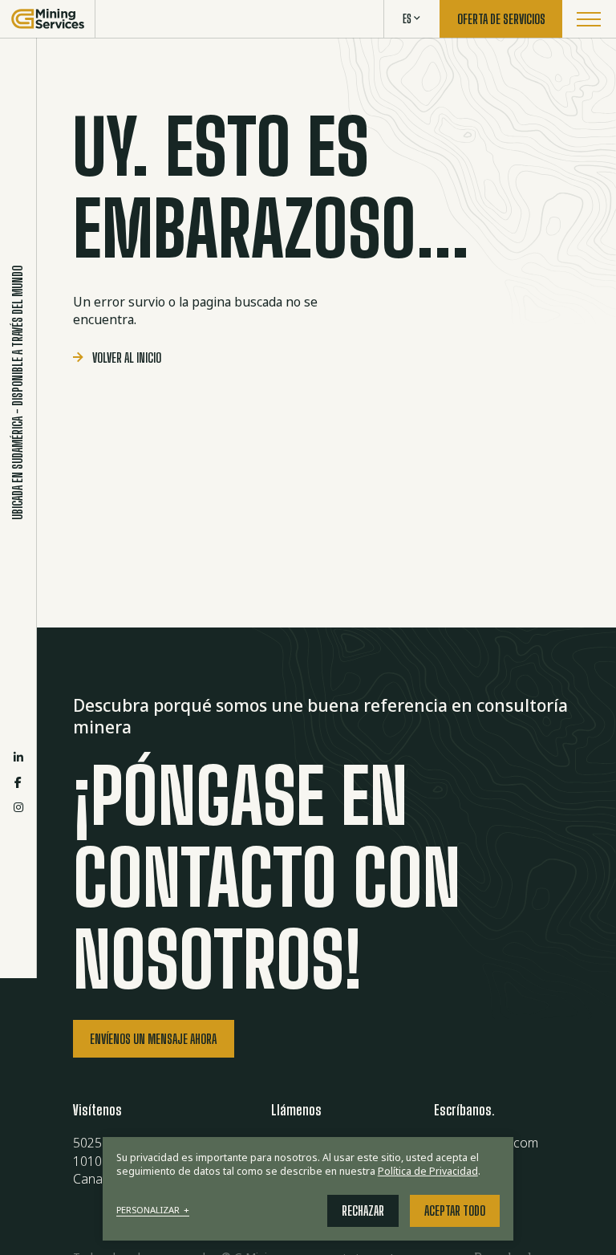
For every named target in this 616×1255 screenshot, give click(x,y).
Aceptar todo (454, 1211)
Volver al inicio (126, 358)
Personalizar (153, 1210)
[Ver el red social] (18, 757)
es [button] (407, 19)
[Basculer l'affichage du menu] (589, 19)
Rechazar (363, 1211)
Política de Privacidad (428, 1171)
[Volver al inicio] (47, 19)
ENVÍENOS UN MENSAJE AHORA (153, 1039)
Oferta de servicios (501, 19)
